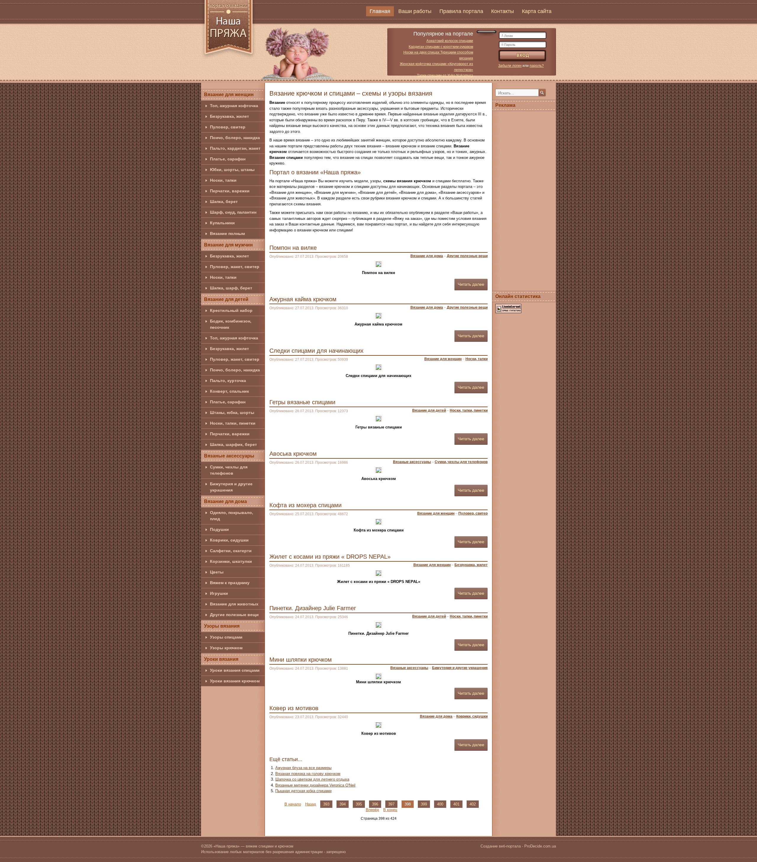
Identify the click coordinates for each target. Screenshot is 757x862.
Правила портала (461, 11)
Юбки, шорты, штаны (232, 169)
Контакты (502, 11)
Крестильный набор (231, 310)
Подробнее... (471, 284)
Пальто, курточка (228, 380)
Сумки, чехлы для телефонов (229, 470)
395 (359, 804)
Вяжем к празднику (230, 582)
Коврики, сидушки (229, 540)
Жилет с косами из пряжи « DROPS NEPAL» (330, 556)
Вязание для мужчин (228, 244)
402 (473, 804)
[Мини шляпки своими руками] (378, 676)
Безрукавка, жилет (229, 116)
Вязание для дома (225, 501)
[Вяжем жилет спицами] (378, 573)
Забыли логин (510, 66)
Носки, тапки (223, 180)
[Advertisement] (524, 200)
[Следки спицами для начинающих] (378, 367)
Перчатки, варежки (230, 190)
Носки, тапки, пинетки (232, 423)
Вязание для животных (234, 604)
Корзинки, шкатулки (231, 561)
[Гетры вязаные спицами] (378, 418)
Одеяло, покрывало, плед (231, 515)
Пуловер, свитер (227, 127)
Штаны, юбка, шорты (232, 412)
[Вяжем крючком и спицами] (228, 30)
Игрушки (219, 593)
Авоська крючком (293, 453)
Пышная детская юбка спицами (303, 791)
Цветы (217, 572)
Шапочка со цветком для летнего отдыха (312, 779)
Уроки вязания (221, 659)
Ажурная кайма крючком (303, 299)
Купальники (222, 222)
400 (440, 804)
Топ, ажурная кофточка (234, 105)
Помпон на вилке (293, 247)
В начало (292, 804)
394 (342, 804)
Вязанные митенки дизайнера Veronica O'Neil (315, 785)
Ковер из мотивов (293, 708)
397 (391, 804)
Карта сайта (536, 11)
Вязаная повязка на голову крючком (307, 773)
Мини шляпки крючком (300, 659)
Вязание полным (227, 233)
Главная (380, 11)
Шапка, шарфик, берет (233, 444)
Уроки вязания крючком (235, 681)
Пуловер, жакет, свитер (234, 266)
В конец (390, 810)
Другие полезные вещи (234, 614)
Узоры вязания (222, 626)
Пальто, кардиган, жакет (235, 148)
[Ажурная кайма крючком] (378, 315)
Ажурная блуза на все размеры (303, 768)
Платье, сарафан (227, 159)
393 (326, 804)
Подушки (219, 529)
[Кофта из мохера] (378, 521)
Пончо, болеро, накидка (235, 137)
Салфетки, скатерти (231, 550)
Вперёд (372, 810)
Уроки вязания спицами (235, 670)
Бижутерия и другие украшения (231, 486)
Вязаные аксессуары (229, 455)
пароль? (537, 66)
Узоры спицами (226, 637)
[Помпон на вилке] (378, 264)
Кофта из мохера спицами (305, 505)
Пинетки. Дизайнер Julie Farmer (312, 608)
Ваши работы (414, 11)
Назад (310, 804)
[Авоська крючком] (378, 470)
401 (456, 804)
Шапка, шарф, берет (231, 288)
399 (424, 804)
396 (375, 804)
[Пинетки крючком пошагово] (378, 624)
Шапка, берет (224, 201)
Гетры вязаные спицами (302, 402)
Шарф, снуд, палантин (233, 212)
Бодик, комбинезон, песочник (230, 324)
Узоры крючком (226, 647)
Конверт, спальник (229, 391)
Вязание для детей (226, 299)
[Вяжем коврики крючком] (378, 724)
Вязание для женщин (229, 94)
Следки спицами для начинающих (316, 350)
